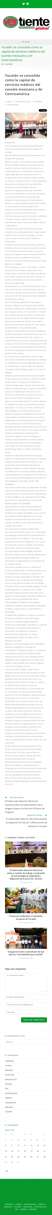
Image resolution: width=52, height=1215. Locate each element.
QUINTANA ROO (11, 1093)
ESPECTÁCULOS (11, 1079)
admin (9, 102)
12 (31, 1145)
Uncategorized (10, 1102)
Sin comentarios (13, 105)
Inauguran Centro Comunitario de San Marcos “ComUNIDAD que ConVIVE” (26, 953)
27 (38, 1157)
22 (6, 1157)
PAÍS (6, 1088)
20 (38, 1151)
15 (6, 1151)
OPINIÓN (8, 1084)
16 (12, 1151)
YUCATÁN (37, 102)
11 (25, 1145)
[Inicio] (2, 64)
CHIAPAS (8, 1065)
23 (12, 1157)
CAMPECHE (9, 1061)
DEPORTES (9, 1070)
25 (25, 1157)
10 (18, 1145)
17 (18, 1151)
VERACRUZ (9, 1107)
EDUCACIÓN (9, 1075)
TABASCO (8, 1098)
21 (44, 1151)
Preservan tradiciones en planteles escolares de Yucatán (26, 917)
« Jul (6, 1171)
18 (25, 1151)
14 (44, 1145)
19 (31, 1151)
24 (18, 1157)
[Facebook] (28, 4)
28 (44, 1157)
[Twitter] (24, 4)
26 (31, 1157)
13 (38, 1145)
